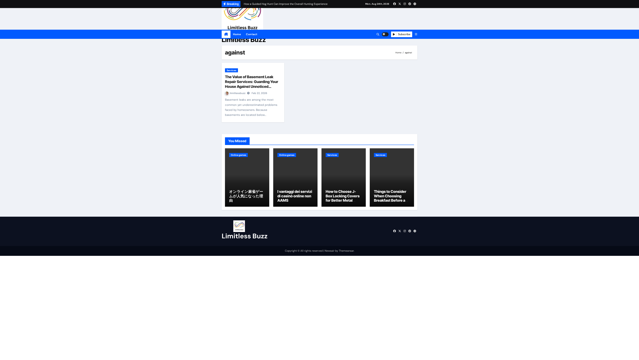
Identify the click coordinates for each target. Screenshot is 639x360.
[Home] (226, 34)
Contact (251, 34)
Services (231, 70)
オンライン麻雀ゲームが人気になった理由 (246, 195)
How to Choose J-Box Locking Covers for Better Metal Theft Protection (343, 198)
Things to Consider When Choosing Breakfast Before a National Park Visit (390, 198)
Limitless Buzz (244, 40)
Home (237, 34)
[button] (416, 34)
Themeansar (346, 250)
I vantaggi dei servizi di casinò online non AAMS (294, 195)
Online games (238, 155)
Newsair (329, 250)
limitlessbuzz (238, 93)
